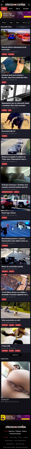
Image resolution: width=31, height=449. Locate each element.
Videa (4, 8)
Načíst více (15, 355)
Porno (10, 8)
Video (11, 22)
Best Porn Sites (20, 444)
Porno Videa (13, 437)
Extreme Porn (10, 444)
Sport (17, 22)
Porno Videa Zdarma (20, 440)
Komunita (26, 8)
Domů (6, 431)
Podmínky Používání (15, 433)
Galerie (18, 8)
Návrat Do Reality (11, 447)
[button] (27, 22)
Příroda (4, 22)
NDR (3, 1)
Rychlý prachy (9, 440)
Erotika (26, 437)
